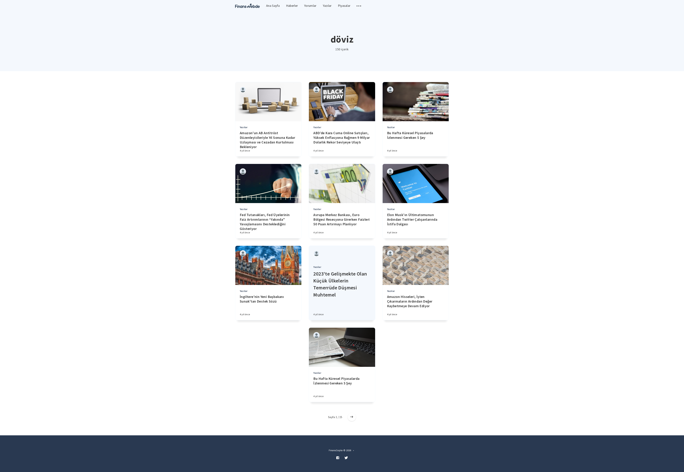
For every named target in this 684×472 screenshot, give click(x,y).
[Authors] (243, 89)
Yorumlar (310, 6)
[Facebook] (337, 458)
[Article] (268, 101)
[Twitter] (346, 458)
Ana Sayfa (273, 6)
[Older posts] (352, 417)
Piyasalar (344, 6)
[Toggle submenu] (359, 6)
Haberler (292, 6)
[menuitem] (247, 6)
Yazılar (327, 6)
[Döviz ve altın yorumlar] (247, 6)
